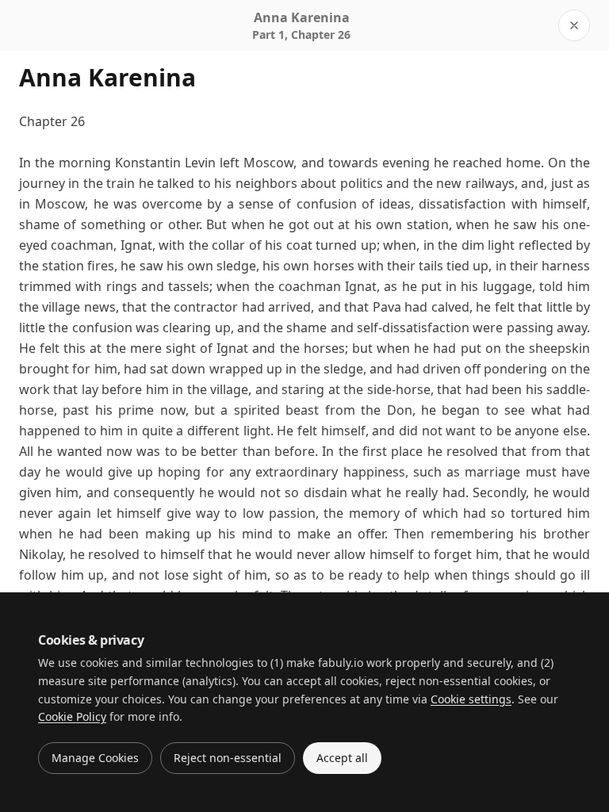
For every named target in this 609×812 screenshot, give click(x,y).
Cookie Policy (72, 716)
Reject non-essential (228, 757)
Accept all (342, 757)
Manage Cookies (95, 757)
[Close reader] (574, 25)
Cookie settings (471, 699)
